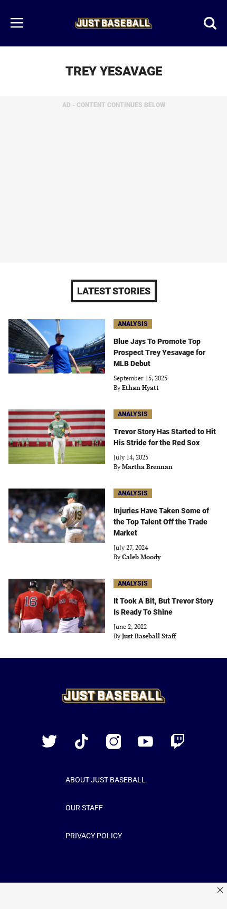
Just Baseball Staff (149, 636)
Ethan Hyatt (140, 387)
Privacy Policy (93, 835)
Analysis (133, 324)
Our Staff (84, 807)
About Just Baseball (105, 780)
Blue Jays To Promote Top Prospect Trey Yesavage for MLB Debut (159, 352)
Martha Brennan (147, 467)
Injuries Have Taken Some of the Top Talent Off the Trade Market (161, 521)
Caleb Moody (141, 557)
